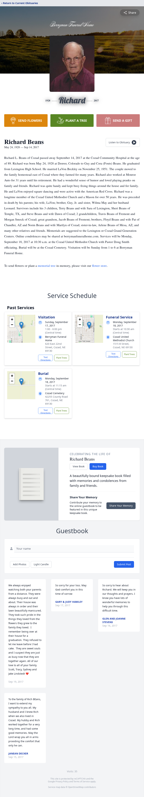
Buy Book (98, 466)
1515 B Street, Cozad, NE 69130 (123, 345)
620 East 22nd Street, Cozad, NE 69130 (55, 347)
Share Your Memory (121, 505)
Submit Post (124, 564)
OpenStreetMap (76, 787)
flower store (99, 265)
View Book (78, 466)
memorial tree (46, 265)
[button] (21, 325)
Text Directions (46, 358)
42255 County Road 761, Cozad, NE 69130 (56, 400)
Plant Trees (61, 357)
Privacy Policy (62, 781)
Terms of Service (81, 781)
